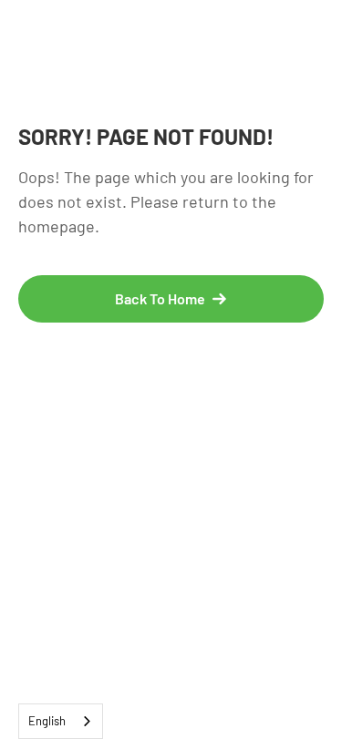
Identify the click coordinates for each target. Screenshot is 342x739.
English (47, 720)
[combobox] (60, 721)
